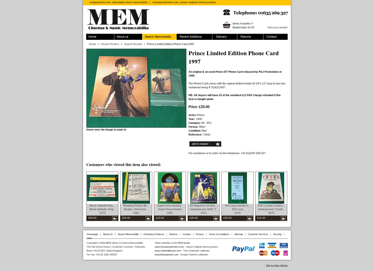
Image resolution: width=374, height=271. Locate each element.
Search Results (133, 44)
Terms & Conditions (219, 234)
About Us (108, 234)
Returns (242, 35)
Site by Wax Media (277, 265)
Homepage (92, 234)
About (117, 35)
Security (277, 234)
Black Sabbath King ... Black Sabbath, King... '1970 (102, 209)
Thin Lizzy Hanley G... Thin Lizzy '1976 (237, 209)
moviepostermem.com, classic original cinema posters (184, 2)
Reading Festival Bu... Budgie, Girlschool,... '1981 (136, 209)
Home (89, 35)
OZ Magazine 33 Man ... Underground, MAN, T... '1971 (204, 209)
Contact (267, 35)
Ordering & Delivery (223, 35)
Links (89, 238)
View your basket (277, 27)
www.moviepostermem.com (169, 246)
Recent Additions (187, 35)
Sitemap (238, 234)
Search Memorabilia (154, 35)
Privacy (200, 234)
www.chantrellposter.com (168, 250)
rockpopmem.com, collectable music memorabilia (119, 2)
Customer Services (258, 234)
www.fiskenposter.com (166, 254)
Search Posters (110, 44)
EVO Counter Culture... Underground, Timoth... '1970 (271, 209)
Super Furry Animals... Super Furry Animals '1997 (170, 209)
